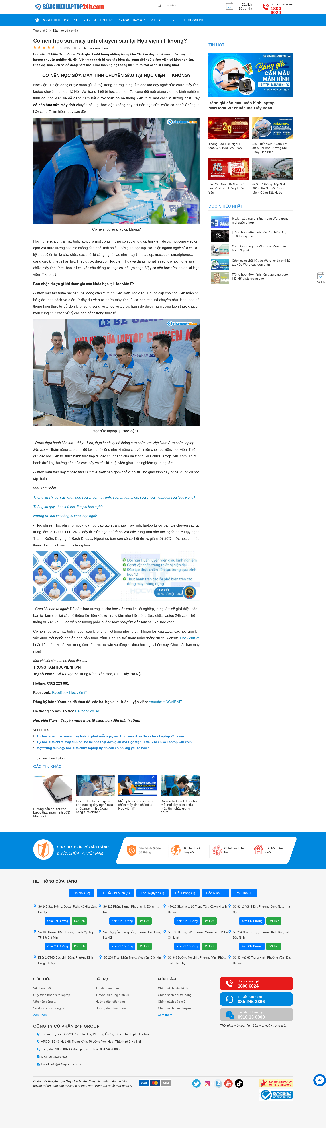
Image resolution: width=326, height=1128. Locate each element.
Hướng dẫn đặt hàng (110, 1001)
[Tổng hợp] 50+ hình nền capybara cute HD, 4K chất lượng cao (260, 276)
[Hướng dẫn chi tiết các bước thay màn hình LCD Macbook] (52, 789)
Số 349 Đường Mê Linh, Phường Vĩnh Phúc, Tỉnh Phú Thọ (197, 960)
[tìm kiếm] (159, 6)
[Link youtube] (228, 1084)
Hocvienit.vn (190, 638)
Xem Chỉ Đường (57, 921)
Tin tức (106, 20)
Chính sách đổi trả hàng (175, 995)
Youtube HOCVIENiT (165, 702)
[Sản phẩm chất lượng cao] (276, 1084)
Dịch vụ (70, 20)
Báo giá (139, 20)
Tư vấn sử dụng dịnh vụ (112, 995)
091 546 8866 (110, 1049)
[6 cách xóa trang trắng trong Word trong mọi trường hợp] (220, 222)
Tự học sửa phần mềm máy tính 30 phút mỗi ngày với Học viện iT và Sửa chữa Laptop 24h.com (110, 736)
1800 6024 (276, 10)
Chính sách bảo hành (173, 988)
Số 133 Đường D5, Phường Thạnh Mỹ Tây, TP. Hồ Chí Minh (66, 934)
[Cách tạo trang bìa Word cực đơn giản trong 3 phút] (220, 250)
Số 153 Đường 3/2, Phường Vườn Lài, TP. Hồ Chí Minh (198, 934)
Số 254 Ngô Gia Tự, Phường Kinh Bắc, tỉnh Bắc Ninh (261, 934)
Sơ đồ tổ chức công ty (48, 1008)
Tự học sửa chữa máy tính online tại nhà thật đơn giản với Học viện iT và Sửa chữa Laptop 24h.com (114, 742)
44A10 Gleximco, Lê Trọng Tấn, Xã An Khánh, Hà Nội (198, 909)
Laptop (123, 20)
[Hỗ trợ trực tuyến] (319, 1080)
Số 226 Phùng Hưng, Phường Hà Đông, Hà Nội (131, 909)
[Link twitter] (196, 1084)
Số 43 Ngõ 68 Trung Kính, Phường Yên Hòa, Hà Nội (262, 960)
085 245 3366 (251, 1002)
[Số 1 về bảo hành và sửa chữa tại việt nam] (43, 850)
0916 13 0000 (251, 1017)
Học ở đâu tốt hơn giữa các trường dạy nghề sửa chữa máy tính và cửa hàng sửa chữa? (94, 806)
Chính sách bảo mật (172, 1001)
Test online (194, 20)
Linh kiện (88, 20)
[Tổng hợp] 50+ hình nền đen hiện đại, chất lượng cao (259, 234)
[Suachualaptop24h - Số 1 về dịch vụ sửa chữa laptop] (95, 7)
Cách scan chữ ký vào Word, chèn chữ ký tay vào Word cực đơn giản (261, 262)
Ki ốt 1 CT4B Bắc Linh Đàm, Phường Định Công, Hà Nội (65, 960)
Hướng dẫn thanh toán (112, 1008)
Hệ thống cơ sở (87, 711)
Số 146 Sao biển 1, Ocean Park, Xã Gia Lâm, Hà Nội (67, 909)
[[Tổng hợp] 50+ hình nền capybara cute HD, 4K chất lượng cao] (220, 278)
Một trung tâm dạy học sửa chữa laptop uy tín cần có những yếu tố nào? (93, 748)
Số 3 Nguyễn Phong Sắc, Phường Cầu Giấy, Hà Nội (132, 934)
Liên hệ (174, 20)
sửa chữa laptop (53, 758)
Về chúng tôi (42, 988)
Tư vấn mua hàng (108, 988)
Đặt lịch (156, 20)
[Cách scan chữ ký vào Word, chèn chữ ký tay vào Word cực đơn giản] (220, 265)
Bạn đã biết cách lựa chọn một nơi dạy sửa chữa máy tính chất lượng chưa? (179, 806)
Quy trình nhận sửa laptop (51, 995)
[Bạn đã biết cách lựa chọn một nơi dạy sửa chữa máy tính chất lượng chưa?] (180, 786)
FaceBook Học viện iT (69, 692)
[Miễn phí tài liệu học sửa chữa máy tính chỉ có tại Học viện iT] (137, 786)
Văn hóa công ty (44, 1001)
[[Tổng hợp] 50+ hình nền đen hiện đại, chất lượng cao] (220, 236)
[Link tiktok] (239, 1084)
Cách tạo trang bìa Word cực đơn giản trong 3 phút (259, 248)
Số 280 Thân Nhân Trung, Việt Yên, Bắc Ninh (133, 957)
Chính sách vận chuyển (174, 1008)
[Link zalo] (218, 1084)
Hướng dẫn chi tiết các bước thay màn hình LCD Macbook (51, 812)
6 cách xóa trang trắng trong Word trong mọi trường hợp (260, 220)
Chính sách (167, 979)
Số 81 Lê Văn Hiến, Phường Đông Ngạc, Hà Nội (261, 909)
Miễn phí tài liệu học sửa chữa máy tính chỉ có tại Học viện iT (135, 804)
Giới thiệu (51, 20)
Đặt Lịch (79, 921)
